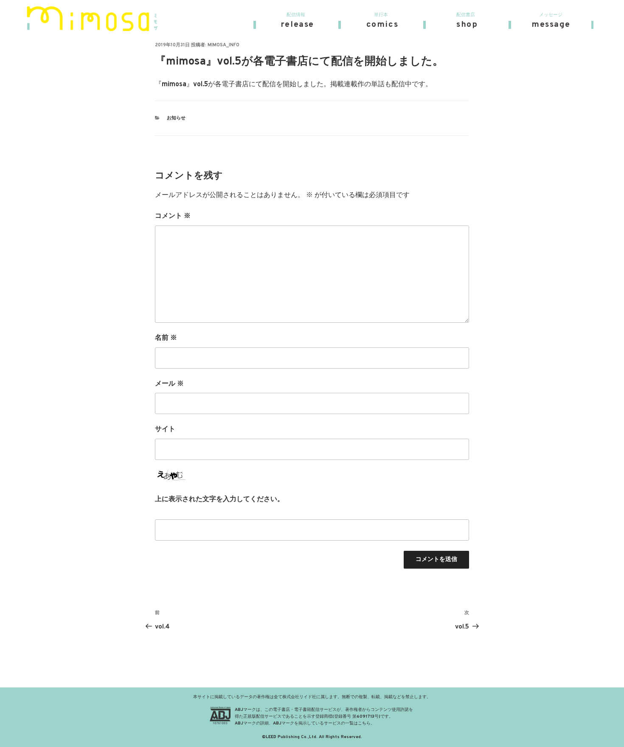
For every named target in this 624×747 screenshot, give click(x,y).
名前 (166, 338)
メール (169, 384)
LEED (271, 737)
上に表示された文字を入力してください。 (219, 499)
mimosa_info (223, 45)
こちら (364, 723)
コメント (173, 216)
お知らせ (176, 118)
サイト (165, 429)
